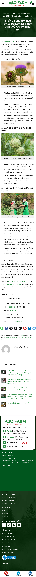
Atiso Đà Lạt (7, 337)
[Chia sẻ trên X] (11, 328)
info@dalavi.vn (12, 443)
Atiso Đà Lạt (8, 543)
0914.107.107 (14, 311)
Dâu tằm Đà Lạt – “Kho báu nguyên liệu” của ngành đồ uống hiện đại (21, 389)
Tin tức (22, 335)
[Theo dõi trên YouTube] (19, 525)
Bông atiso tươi (16, 337)
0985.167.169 (24, 446)
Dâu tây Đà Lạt (9, 536)
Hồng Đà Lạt (8, 546)
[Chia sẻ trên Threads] (15, 328)
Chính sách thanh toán (11, 504)
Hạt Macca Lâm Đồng (11, 549)
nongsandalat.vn (16, 321)
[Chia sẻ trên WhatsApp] (2, 328)
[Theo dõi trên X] (14, 525)
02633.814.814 (11, 307)
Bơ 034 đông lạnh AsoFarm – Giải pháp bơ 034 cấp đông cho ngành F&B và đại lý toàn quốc (20, 396)
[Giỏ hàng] (33, 3)
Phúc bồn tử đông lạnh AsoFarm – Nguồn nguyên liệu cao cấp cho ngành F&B (20, 381)
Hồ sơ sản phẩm (9, 497)
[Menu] (3, 3)
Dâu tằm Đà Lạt (9, 540)
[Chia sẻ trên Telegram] (34, 328)
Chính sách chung (9, 501)
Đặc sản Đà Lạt (9, 533)
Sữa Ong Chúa (9, 553)
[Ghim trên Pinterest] (25, 328)
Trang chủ (6, 13)
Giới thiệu (7, 507)
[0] (30, 3)
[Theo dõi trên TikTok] (9, 525)
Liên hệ (6, 510)
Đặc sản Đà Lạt (26, 337)
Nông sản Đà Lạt (7, 340)
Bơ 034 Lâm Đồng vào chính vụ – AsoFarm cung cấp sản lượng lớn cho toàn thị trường (20, 373)
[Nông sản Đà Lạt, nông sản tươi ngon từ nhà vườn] (18, 3)
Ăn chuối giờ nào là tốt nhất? (18, 403)
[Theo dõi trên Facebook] (4, 525)
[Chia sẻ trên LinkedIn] (29, 328)
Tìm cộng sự (8, 517)
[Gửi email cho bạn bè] (20, 328)
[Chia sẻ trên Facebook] (6, 328)
